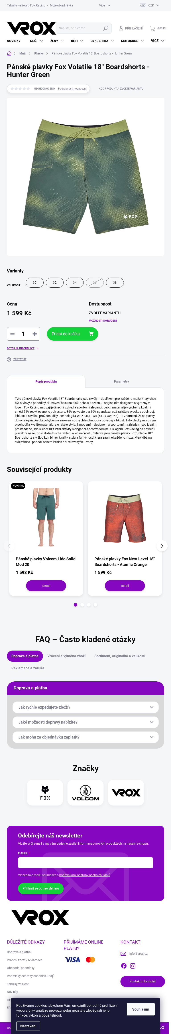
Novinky (12, 992)
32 (55, 282)
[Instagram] (132, 965)
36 (95, 282)
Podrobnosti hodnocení (72, 88)
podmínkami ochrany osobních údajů (84, 875)
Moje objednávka (61, 5)
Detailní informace (21, 348)
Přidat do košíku (66, 333)
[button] (75, 604)
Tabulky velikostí (18, 984)
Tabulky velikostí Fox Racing (26, 5)
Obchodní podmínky (21, 968)
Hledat (105, 28)
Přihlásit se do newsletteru (41, 888)
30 (35, 282)
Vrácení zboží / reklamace (24, 960)
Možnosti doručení (103, 320)
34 (75, 282)
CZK (151, 5)
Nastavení (28, 1026)
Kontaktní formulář (143, 981)
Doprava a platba (19, 952)
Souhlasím (140, 1009)
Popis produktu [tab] (46, 381)
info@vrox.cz (138, 953)
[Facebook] (123, 965)
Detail (46, 586)
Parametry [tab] (121, 381)
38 (115, 282)
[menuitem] (15, 41)
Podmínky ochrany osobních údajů (31, 976)
